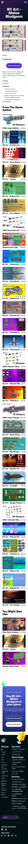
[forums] (6, 829)
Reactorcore (8, 59)
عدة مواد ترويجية (3, 793)
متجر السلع (4, 781)
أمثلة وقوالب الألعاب (4, 772)
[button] (25, 2)
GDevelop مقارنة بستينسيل (19, 798)
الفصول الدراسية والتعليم (18, 749)
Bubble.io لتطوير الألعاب (18, 801)
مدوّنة (2, 757)
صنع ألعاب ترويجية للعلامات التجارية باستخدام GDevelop (19, 807)
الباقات (3, 778)
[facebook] (1, 835)
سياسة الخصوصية (4, 789)
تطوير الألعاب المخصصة (18, 779)
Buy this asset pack (14, 65)
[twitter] (15, 835)
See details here (6, 101)
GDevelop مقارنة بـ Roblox (19, 787)
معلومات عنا (4, 797)
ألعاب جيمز (15, 774)
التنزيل (3, 762)
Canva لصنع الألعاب (17, 803)
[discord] (2, 829)
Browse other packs (14, 724)
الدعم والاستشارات (17, 781)
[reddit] (8, 836)
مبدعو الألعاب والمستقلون (18, 759)
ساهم (2, 759)
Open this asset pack (14, 718)
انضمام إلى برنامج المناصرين (4, 766)
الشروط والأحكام (3, 784)
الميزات (3, 752)
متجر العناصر (4, 775)
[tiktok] (12, 836)
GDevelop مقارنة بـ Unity (19, 784)
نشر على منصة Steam (18, 771)
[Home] (2, 2)
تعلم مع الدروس (16, 754)
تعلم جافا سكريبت (16, 751)
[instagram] (5, 835)
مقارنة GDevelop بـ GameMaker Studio (17, 790)
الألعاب (3, 754)
